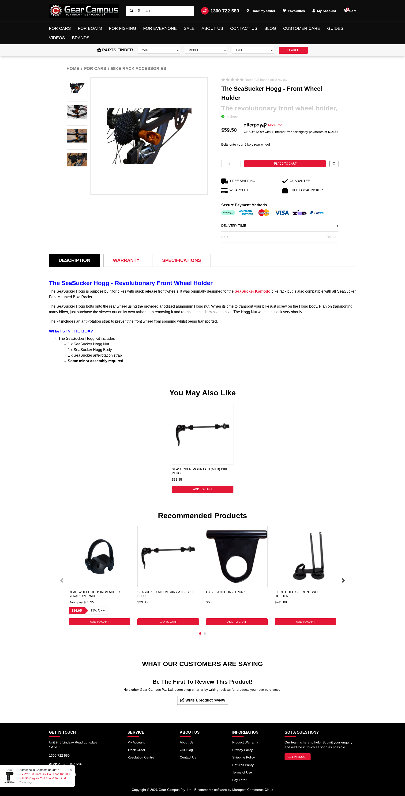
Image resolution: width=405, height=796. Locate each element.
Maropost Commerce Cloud (252, 790)
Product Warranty (245, 742)
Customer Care (301, 28)
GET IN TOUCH (298, 756)
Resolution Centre (141, 757)
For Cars (60, 28)
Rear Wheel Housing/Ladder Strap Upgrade (94, 594)
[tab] (74, 260)
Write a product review (204, 700)
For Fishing (122, 28)
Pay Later (239, 780)
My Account (136, 742)
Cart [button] (351, 10)
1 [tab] (200, 633)
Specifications (181, 260)
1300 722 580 (224, 10)
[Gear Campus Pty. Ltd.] (84, 11)
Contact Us (243, 28)
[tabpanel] (202, 448)
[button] (334, 163)
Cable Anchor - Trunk (226, 592)
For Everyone (160, 28)
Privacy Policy (242, 750)
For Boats (90, 28)
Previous (61, 580)
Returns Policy (243, 765)
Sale (189, 28)
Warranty (126, 260)
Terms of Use (242, 772)
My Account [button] (326, 11)
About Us (212, 28)
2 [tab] (205, 633)
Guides (335, 28)
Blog (270, 28)
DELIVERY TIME (233, 225)
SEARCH (293, 50)
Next (343, 580)
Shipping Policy (243, 757)
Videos (57, 37)
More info (274, 125)
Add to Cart (286, 163)
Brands (81, 37)
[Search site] (131, 11)
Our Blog (186, 750)
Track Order (136, 750)
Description (74, 260)
